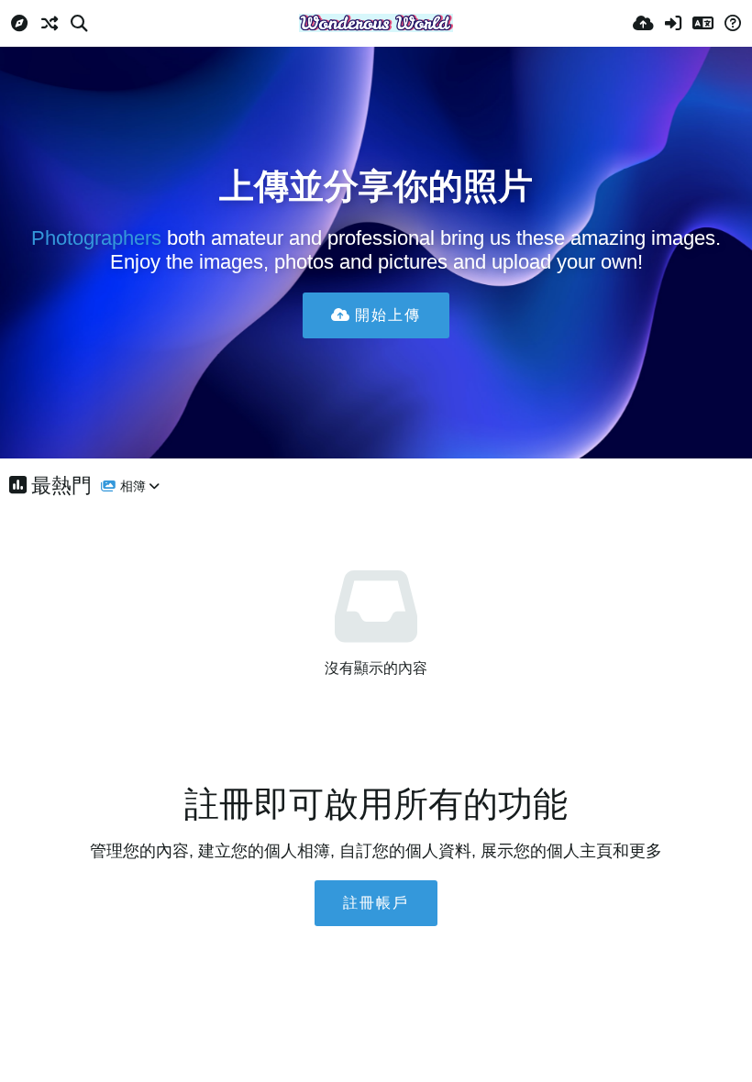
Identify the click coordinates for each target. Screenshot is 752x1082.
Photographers (96, 237)
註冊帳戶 (376, 903)
